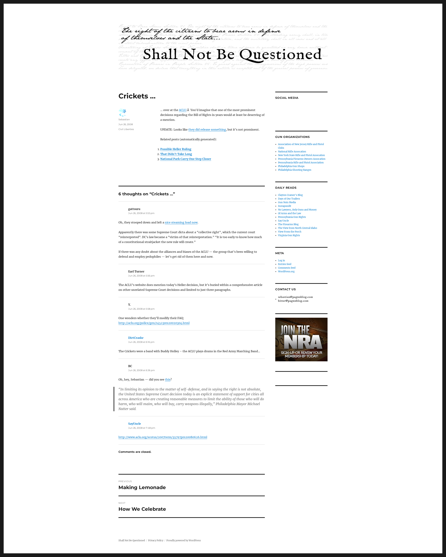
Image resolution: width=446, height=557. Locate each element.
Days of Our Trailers (289, 198)
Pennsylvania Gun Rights (292, 217)
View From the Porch (289, 231)
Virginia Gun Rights (289, 235)
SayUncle (134, 423)
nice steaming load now (181, 222)
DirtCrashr (136, 338)
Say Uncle (283, 220)
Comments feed (286, 267)
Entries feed (284, 264)
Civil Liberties (126, 129)
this (167, 379)
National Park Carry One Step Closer (185, 159)
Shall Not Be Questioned (131, 540)
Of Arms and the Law (289, 213)
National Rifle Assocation (292, 151)
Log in (281, 260)
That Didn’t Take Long (176, 154)
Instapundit (284, 206)
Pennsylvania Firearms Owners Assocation (301, 158)
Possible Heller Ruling (175, 149)
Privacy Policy (155, 540)
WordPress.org (286, 271)
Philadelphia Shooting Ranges (294, 169)
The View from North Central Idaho (297, 228)
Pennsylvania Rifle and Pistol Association (301, 162)
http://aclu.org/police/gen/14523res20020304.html (154, 323)
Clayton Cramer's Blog (290, 195)
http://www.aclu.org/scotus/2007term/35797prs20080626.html (162, 437)
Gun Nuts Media (287, 202)
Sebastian (124, 119)
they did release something (207, 129)
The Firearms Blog (288, 224)
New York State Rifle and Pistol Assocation (301, 155)
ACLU (182, 110)
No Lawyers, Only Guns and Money (297, 209)
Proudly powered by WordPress (183, 540)
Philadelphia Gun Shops (291, 166)
